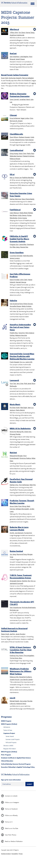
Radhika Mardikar (28, 177)
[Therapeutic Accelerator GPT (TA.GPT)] (4, 604)
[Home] (14, 3)
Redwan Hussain (24, 137)
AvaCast (13, 53)
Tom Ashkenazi (24, 485)
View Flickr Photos (10, 835)
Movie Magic (15, 404)
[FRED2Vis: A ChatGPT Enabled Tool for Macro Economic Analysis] (4, 239)
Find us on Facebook (11, 809)
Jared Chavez (20, 59)
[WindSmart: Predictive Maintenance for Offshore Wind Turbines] (4, 671)
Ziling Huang (14, 153)
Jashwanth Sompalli (16, 583)
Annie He (13, 431)
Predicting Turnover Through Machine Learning (22, 501)
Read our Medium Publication (14, 841)
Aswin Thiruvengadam (26, 655)
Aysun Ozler (14, 506)
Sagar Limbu (25, 118)
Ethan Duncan (28, 303)
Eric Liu (22, 362)
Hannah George (21, 282)
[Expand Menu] (32, 3)
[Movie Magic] (4, 407)
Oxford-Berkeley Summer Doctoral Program (16, 764)
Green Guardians (17, 252)
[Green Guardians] (4, 255)
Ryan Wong (22, 506)
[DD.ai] (4, 177)
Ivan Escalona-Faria (16, 303)
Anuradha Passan (15, 306)
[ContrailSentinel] (4, 153)
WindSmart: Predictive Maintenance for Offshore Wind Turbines (20, 671)
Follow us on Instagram (12, 802)
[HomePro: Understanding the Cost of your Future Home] (4, 327)
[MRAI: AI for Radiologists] (4, 431)
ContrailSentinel (16, 150)
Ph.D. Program (6, 755)
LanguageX (14, 380)
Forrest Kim (28, 533)
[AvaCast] (4, 56)
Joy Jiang (13, 554)
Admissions (6, 727)
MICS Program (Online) (9, 752)
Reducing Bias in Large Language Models (19, 528)
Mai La (12, 177)
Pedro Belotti (20, 410)
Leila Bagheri (24, 56)
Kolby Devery (22, 215)
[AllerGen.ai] (4, 32)
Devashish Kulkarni (25, 677)
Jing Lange (23, 701)
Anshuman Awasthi (15, 78)
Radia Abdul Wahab (26, 212)
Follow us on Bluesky (11, 815)
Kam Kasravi (29, 139)
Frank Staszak (14, 362)
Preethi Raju (14, 333)
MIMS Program (6, 721)
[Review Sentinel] (4, 553)
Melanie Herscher (21, 335)
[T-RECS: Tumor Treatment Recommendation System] (4, 577)
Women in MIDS (8, 745)
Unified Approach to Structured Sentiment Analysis (14, 629)
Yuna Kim (21, 333)
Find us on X (8, 822)
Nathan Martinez (15, 199)
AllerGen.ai (14, 29)
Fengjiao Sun (14, 244)
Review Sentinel (16, 551)
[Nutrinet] (4, 455)
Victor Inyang (22, 218)
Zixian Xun (27, 431)
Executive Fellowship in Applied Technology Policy (18, 767)
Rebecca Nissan (15, 158)
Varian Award (10, 736)
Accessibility (15, 854)
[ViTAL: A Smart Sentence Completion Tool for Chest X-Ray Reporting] (4, 649)
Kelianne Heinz (21, 703)
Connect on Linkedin (11, 796)
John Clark (23, 279)
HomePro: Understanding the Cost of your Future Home (20, 327)
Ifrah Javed (27, 383)
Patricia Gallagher (28, 78)
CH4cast (13, 115)
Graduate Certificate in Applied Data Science (16, 758)
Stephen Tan (26, 581)
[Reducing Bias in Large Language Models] (4, 529)
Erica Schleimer (15, 118)
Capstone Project (9, 733)
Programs (6, 716)
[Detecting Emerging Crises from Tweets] (4, 196)
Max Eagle (23, 407)
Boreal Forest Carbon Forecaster (14, 75)
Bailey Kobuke (26, 306)
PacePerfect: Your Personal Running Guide (21, 480)
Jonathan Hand (24, 99)
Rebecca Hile (14, 677)
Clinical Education (7, 761)
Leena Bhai (22, 244)
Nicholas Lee (14, 610)
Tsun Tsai (13, 383)
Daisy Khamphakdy (28, 199)
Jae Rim (12, 634)
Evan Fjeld (4, 78)
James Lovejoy (15, 258)
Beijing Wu (20, 431)
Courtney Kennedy (16, 255)
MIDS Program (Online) (9, 724)
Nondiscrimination (6, 854)
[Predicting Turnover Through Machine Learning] (4, 503)
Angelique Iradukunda (17, 35)
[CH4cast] (4, 117)
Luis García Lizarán (26, 679)
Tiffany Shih (14, 32)
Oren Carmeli (14, 99)
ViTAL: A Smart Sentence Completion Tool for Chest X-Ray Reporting (20, 650)
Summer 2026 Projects (12, 739)
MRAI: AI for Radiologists (20, 428)
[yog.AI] (4, 700)
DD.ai (12, 174)
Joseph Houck (14, 679)
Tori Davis (21, 32)
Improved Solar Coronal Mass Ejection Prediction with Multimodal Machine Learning (22, 356)
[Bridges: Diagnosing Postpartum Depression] (4, 96)
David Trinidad (14, 279)
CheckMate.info (16, 134)
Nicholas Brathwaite (28, 607)
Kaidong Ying (14, 655)
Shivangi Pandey (15, 434)
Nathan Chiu (14, 485)
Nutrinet (13, 452)
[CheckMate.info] (4, 136)
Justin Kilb (28, 362)
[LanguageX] (4, 383)
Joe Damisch (19, 533)
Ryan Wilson (14, 137)
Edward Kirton (20, 139)
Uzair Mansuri (14, 212)
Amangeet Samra (15, 581)
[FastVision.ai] (4, 212)
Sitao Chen (22, 153)
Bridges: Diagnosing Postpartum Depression (20, 94)
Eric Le (33, 581)
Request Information (9, 749)
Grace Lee (18, 177)
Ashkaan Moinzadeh (22, 509)
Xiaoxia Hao (24, 247)
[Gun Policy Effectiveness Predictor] (4, 276)
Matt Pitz (33, 485)
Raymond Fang (22, 554)
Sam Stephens (14, 56)
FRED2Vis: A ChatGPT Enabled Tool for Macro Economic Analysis (19, 239)
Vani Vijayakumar (15, 607)
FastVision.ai (15, 209)
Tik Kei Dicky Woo (16, 658)
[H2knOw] (4, 303)
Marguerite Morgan (16, 455)
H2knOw (13, 300)
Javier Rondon (20, 634)
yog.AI (12, 697)
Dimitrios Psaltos (25, 458)
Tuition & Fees (7, 730)
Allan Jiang (15, 247)
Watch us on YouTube (11, 828)
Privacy (21, 854)
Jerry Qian (20, 383)
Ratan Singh (5, 634)
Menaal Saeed (14, 701)
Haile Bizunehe (28, 255)
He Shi (12, 533)
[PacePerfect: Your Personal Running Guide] (4, 481)
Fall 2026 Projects (11, 742)
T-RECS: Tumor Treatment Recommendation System (21, 576)
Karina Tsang (30, 32)
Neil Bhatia (13, 215)
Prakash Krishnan (28, 156)
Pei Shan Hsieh (15, 407)
